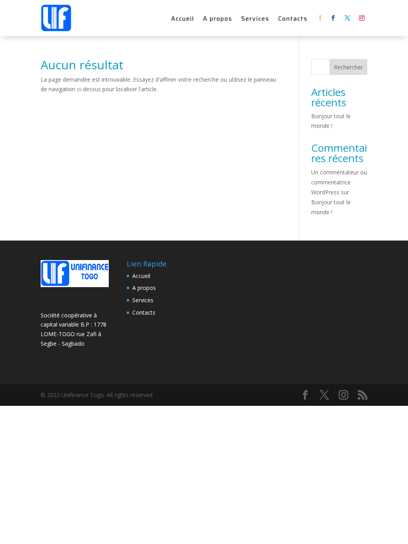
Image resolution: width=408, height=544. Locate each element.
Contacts (293, 19)
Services (255, 19)
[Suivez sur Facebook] (333, 17)
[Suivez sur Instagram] (361, 17)
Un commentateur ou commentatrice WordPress (339, 182)
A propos (217, 19)
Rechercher (348, 67)
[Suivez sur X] (347, 17)
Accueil (182, 19)
